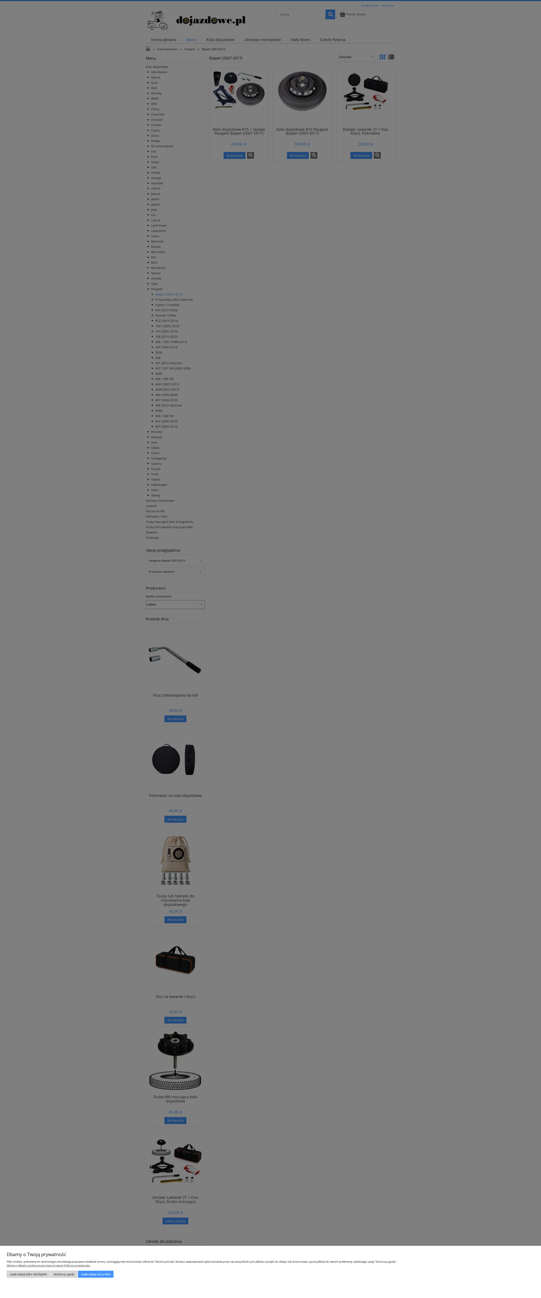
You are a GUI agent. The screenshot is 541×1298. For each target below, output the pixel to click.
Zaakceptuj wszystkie (96, 1274)
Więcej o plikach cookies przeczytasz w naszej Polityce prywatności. (48, 1265)
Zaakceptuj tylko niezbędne (28, 1274)
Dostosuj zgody (63, 1274)
